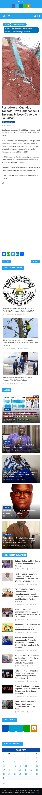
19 (15, 770)
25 (9, 774)
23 (37, 770)
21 (26, 770)
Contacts (29, 2)
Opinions (7, 441)
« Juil (3, 783)
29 (31, 774)
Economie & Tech (8, 122)
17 (4, 770)
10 (4, 766)
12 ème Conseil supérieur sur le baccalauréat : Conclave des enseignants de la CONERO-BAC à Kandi (27, 659)
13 (20, 766)
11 (9, 766)
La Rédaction (20, 2)
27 (20, 774)
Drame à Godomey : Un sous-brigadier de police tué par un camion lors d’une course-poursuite (27, 690)
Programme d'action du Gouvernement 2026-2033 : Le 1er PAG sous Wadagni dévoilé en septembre (27, 613)
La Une (7, 409)
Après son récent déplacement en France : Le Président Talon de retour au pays (18, 379)
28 (26, 774)
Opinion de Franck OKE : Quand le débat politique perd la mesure (18, 446)
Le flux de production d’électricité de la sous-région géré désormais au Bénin (36, 261)
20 (20, 770)
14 (26, 766)
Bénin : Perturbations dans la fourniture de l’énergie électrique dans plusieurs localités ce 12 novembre (20, 342)
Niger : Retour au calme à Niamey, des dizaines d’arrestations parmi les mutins (25, 705)
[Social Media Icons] (5, 728)
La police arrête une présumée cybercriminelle (8, 261)
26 (15, 774)
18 (9, 770)
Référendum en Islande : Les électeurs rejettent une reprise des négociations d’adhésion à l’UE (26, 674)
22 (31, 770)
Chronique (8, 469)
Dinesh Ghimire (35, 792)
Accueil (12, 2)
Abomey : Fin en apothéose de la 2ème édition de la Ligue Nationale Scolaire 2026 (27, 627)
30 (37, 774)
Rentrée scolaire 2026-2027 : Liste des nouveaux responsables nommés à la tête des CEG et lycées (26, 577)
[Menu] (9, 16)
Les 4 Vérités (20, 314)
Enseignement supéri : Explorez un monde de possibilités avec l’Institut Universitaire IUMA (18, 310)
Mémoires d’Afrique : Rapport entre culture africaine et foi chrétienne (19, 512)
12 (15, 766)
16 (37, 766)
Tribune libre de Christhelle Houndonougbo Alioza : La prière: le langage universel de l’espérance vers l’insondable (19, 540)
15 (31, 766)
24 (4, 774)
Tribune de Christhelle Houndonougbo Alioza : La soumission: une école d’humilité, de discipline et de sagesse (20, 474)
